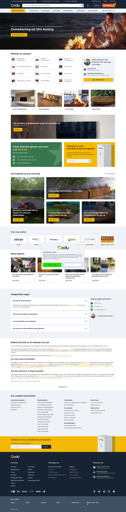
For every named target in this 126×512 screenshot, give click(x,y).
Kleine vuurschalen (69, 417)
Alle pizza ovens (95, 405)
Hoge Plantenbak (42, 426)
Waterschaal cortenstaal (98, 410)
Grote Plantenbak (42, 424)
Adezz (28, 502)
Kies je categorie (17, 10)
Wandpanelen (45, 10)
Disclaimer (13, 475)
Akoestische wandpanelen (18, 402)
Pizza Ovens (95, 400)
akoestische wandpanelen (63, 349)
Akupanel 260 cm (16, 405)
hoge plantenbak (38, 367)
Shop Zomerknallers (18, 34)
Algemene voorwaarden (17, 480)
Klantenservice (96, 1)
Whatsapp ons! (100, 79)
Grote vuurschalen (69, 415)
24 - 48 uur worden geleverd (47, 376)
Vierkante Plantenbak (43, 422)
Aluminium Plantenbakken (45, 407)
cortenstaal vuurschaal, (99, 366)
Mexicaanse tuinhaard (83, 366)
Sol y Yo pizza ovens (97, 402)
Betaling (13, 486)
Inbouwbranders (93, 10)
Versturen (45, 446)
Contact (13, 483)
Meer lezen (17, 219)
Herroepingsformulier (34, 480)
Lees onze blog (109, 173)
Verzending (31, 466)
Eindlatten (14, 410)
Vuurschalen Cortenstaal (71, 410)
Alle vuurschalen (69, 420)
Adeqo (13, 502)
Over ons (112, 1)
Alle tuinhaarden (69, 405)
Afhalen (30, 469)
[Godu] (15, 5)
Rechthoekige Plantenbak (45, 414)
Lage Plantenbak (42, 429)
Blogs (105, 1)
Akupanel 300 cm (16, 407)
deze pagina (73, 305)
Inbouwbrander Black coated (72, 428)
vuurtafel (86, 362)
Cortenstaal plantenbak (44, 405)
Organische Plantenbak (44, 417)
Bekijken (17, 129)
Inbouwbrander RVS (70, 425)
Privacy (13, 472)
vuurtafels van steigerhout (31, 364)
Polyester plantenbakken (44, 402)
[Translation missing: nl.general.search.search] (82, 5)
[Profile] (88, 5)
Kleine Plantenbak (42, 431)
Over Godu (13, 466)
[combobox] (51, 5)
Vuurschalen (56, 10)
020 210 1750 (97, 303)
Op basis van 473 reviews (20, 152)
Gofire (58, 502)
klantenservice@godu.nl (100, 309)
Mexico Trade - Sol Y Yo (93, 503)
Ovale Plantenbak (42, 412)
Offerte (97, 5)
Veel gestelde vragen (16, 477)
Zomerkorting (33, 10)
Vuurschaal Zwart (69, 413)
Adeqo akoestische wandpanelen (61, 355)
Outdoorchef (75, 502)
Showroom (31, 475)
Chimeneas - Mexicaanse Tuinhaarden (75, 402)
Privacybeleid (79, 245)
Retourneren (31, 472)
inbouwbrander (84, 364)
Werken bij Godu (15, 469)
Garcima (43, 502)
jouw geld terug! (67, 378)
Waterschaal (81, 10)
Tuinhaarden (68, 400)
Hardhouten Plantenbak (44, 410)
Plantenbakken (68, 10)
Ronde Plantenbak (43, 419)
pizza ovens (45, 364)
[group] (23, 270)
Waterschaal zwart (96, 413)
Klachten (30, 477)
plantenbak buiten (25, 367)
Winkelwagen (110, 5)
